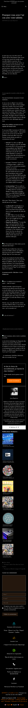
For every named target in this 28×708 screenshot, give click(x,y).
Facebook (14, 683)
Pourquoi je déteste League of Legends (14, 569)
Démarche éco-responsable (14, 653)
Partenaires (7, 701)
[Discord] (12, 427)
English (8, 704)
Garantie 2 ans (14, 641)
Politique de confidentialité (7, 699)
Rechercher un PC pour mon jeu (19, 701)
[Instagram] (10, 427)
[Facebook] (18, 427)
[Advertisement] (14, 38)
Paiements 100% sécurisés (14, 627)
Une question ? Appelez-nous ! (14, 668)
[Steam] (16, 427)
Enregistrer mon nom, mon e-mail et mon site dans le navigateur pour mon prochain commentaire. (14, 608)
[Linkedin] (14, 427)
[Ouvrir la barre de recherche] (26, 6)
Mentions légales (21, 698)
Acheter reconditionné (14, 380)
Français (22, 704)
